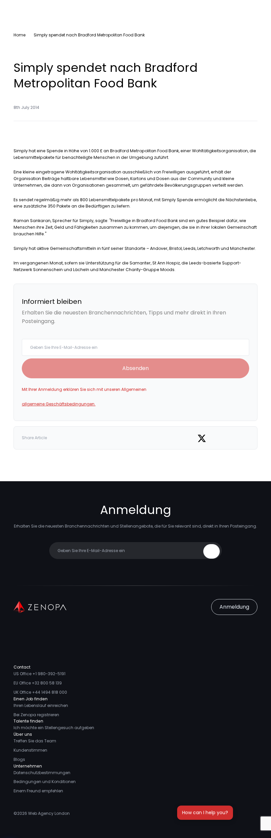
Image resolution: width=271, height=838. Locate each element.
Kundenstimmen (30, 750)
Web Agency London (49, 813)
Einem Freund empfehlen (38, 791)
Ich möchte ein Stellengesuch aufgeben (54, 727)
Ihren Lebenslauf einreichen (41, 705)
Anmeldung (234, 607)
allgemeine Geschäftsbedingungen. (59, 404)
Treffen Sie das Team (35, 741)
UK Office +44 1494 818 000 (40, 692)
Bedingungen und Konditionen (45, 781)
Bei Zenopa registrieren (36, 715)
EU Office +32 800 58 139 (38, 683)
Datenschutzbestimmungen (42, 772)
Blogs (19, 759)
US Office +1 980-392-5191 (39, 673)
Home (19, 35)
